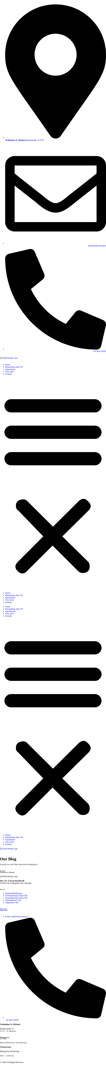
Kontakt (8, 374)
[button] (53, 483)
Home (7, 365)
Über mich (9, 371)
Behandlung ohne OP (14, 367)
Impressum (3, 909)
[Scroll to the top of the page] (1, 1067)
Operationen (10, 369)
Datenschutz (4, 910)
